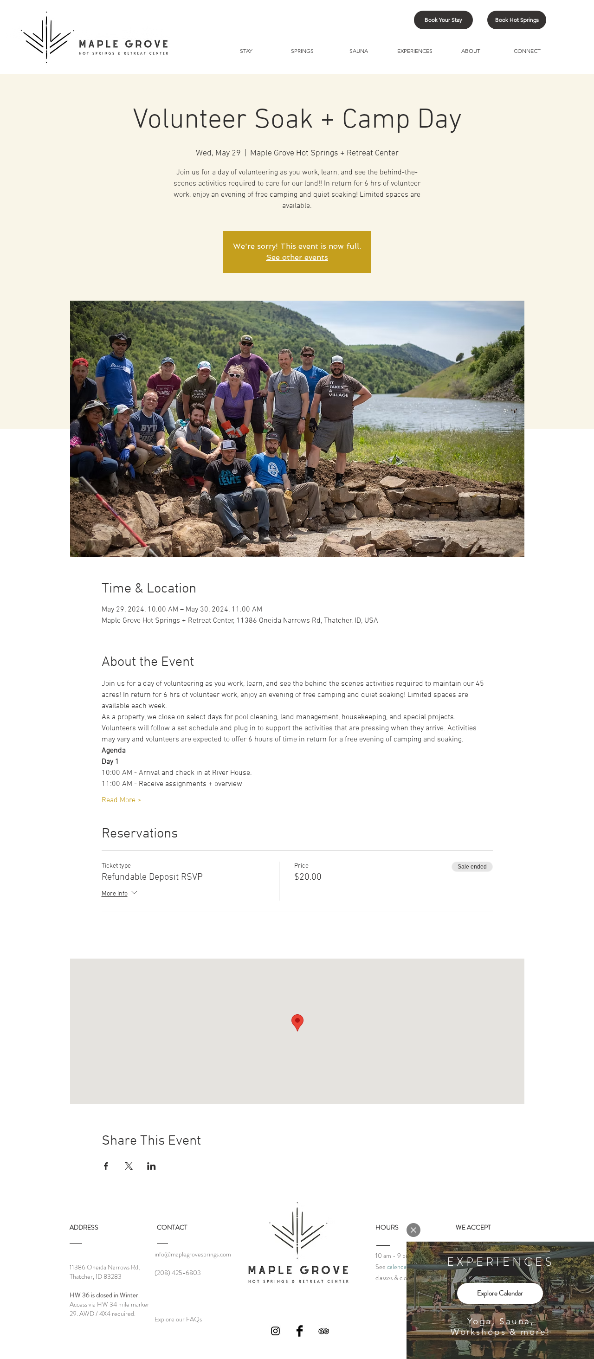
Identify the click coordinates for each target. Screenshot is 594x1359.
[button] (413, 1230)
